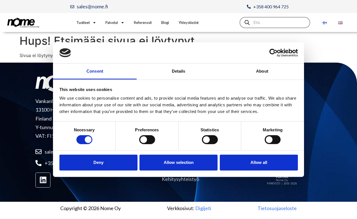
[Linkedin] (42, 180)
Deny (98, 162)
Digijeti (203, 208)
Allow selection (179, 162)
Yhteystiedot (188, 22)
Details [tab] (178, 71)
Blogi (165, 22)
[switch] (147, 139)
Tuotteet (83, 22)
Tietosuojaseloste (277, 208)
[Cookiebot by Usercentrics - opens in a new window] (273, 53)
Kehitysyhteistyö (180, 179)
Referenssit (143, 22)
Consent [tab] (94, 71)
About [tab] (262, 71)
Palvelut (111, 22)
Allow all (258, 162)
